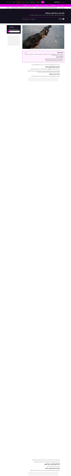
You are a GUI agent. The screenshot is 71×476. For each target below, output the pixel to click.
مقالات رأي (25, 5)
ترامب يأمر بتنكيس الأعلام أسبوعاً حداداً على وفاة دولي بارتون (35, 7)
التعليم (58, 5)
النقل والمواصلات (52, 5)
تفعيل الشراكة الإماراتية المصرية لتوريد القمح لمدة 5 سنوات (59, 7)
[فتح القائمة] (7, 2)
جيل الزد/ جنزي (46, 5)
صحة (32, 5)
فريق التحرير (60, 18)
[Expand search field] (9, 2)
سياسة (41, 5)
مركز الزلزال (49, 69)
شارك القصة (32, 19)
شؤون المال (36, 5)
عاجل (29, 5)
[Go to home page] (59, 2)
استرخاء (62, 5)
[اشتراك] (8, 31)
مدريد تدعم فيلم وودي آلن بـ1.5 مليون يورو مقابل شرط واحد (11, 7)
